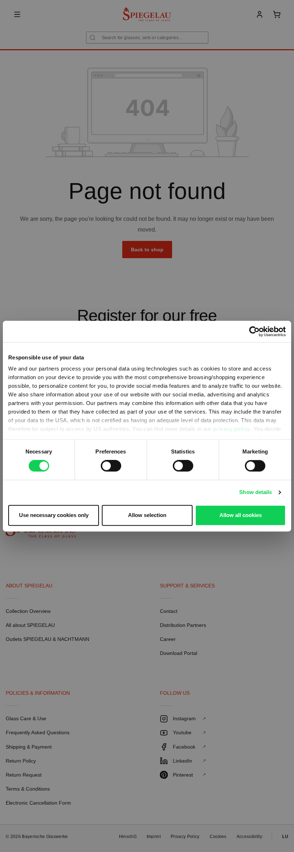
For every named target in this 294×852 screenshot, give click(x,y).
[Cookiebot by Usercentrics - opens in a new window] (254, 331)
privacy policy (231, 429)
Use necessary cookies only (54, 515)
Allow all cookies (240, 515)
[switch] (111, 466)
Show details (255, 492)
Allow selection (147, 515)
